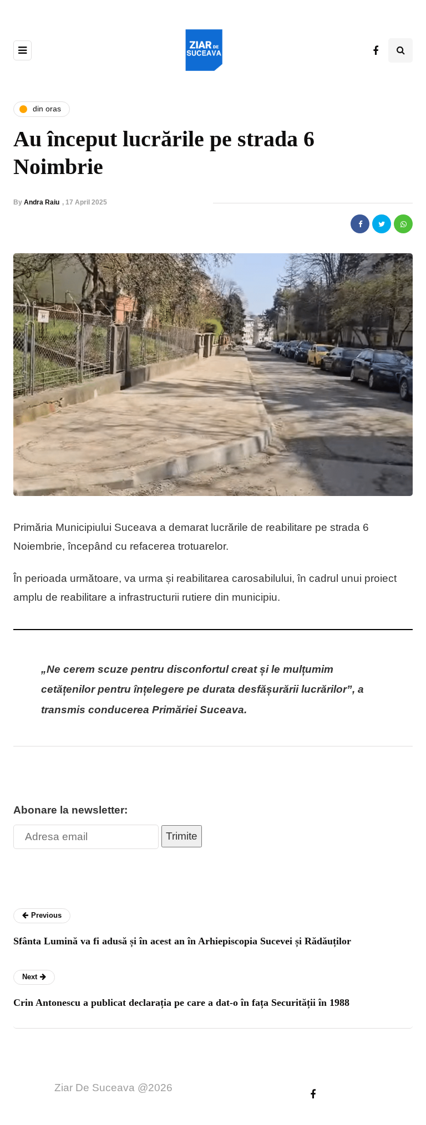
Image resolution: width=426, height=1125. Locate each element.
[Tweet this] (381, 223)
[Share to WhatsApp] (403, 223)
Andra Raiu (41, 202)
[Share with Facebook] (360, 223)
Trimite (181, 836)
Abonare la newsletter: (70, 810)
